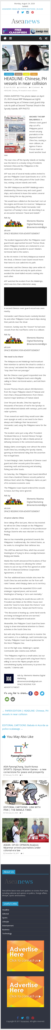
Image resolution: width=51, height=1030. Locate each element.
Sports (4, 918)
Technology (7, 933)
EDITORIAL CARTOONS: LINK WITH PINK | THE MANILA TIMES (21, 808)
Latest (26, 74)
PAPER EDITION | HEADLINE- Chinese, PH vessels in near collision (25, 712)
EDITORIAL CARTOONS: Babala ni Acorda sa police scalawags (25, 727)
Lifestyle (5, 921)
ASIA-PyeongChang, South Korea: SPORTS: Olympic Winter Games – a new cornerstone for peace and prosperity (24, 769)
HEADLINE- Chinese (10, 91)
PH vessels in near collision (27, 91)
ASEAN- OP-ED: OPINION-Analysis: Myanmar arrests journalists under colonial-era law (22, 847)
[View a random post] (46, 38)
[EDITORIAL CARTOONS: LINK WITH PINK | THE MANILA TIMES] (25, 781)
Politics (33, 74)
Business (5, 929)
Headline (5, 910)
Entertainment (8, 925)
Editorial (5, 914)
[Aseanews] (5, 38)
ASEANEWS (9, 74)
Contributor (23, 87)
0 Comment (35, 87)
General (18, 74)
